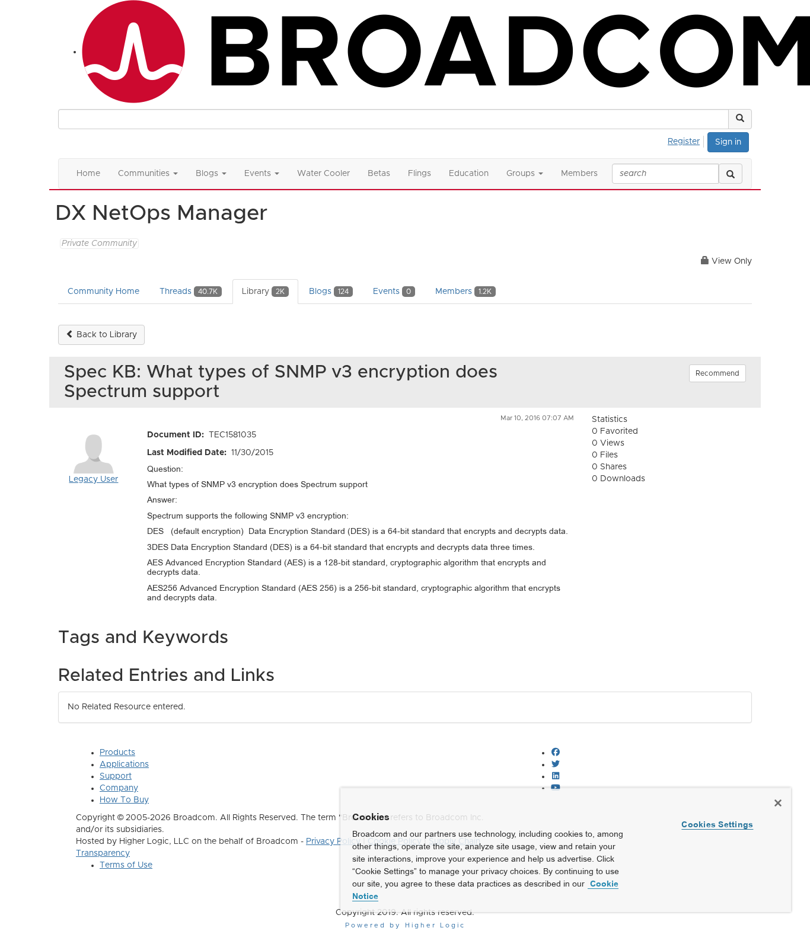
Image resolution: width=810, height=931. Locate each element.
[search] (730, 174)
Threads (189, 291)
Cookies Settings (717, 824)
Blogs (329, 291)
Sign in (728, 142)
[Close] (778, 803)
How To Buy (124, 800)
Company (119, 788)
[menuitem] (687, 140)
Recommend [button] (717, 373)
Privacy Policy (333, 841)
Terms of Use (126, 865)
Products (117, 752)
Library (263, 291)
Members (463, 291)
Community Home (103, 291)
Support (116, 776)
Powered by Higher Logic (405, 925)
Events (392, 291)
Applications (124, 764)
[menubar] (687, 140)
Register (684, 141)
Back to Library (105, 335)
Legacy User (93, 479)
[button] (740, 119)
